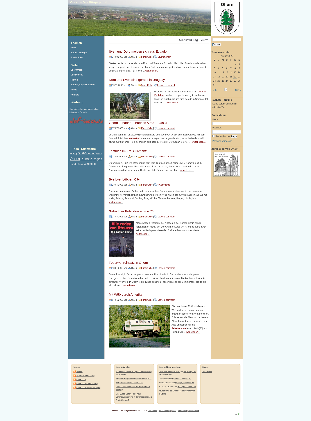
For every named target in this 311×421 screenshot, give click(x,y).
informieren (74, 112)
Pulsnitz (86, 159)
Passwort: (217, 128)
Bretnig (73, 153)
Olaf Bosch (152, 411)
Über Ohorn (76, 70)
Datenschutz (193, 411)
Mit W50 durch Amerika (125, 294)
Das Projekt (77, 74)
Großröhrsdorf (86, 153)
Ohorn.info (81, 379)
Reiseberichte (179, 328)
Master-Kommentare (85, 376)
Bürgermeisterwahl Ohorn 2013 (129, 383)
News (73, 47)
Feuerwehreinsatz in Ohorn (128, 262)
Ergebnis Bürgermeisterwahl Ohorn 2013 (134, 379)
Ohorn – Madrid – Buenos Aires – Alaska (138, 123)
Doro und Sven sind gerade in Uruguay (137, 80)
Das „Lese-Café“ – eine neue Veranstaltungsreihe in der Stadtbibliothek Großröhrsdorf (134, 397)
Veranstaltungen (79, 52)
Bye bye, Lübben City (124, 179)
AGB (174, 411)
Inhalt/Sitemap (165, 411)
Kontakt (75, 94)
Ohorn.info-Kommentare (87, 383)
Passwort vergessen (222, 141)
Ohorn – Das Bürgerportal (88, 2)
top (236, 414)
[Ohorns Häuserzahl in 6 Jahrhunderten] (226, 177)
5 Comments (163, 185)
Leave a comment (166, 85)
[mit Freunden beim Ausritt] (130, 106)
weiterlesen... (152, 71)
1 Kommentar (164, 57)
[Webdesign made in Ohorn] (86, 124)
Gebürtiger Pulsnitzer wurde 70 (131, 211)
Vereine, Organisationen (83, 84)
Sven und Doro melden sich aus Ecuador (138, 51)
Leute (99, 153)
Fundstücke (147, 57)
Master (79, 371)
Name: (215, 119)
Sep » (238, 90)
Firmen (74, 80)
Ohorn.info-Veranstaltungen (88, 387)
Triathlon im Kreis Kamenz (128, 151)
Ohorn (75, 159)
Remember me (222, 136)
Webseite (134, 138)
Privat (74, 89)
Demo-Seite (207, 371)
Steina (80, 164)
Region (97, 159)
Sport (73, 163)
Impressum (182, 411)
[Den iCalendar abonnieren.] (226, 90)
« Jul (215, 90)
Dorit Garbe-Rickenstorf (169, 371)
